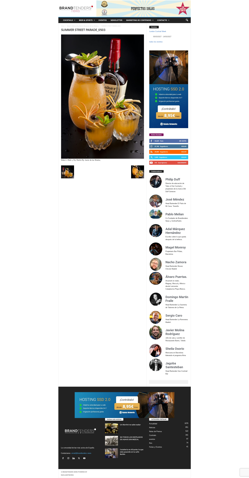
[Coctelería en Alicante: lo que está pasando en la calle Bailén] (111, 453)
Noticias (152, 428)
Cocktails (152, 435)
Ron (150, 443)
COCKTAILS (68, 20)
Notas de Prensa (155, 431)
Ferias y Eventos (155, 447)
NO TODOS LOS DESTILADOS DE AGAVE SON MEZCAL (131, 438)
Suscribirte (182, 163)
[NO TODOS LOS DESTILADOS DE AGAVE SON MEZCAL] (111, 441)
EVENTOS (103, 20)
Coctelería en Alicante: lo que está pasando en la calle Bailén (131, 451)
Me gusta (182, 141)
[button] (187, 20)
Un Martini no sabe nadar (130, 424)
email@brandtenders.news (81, 453)
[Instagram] (69, 458)
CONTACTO (162, 20)
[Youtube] (84, 458)
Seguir (183, 146)
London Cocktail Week (157, 31)
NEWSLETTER (116, 20)
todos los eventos (156, 42)
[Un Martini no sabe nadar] (111, 428)
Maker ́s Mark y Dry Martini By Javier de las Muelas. (83, 26)
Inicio (62, 26)
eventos (152, 439)
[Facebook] (63, 458)
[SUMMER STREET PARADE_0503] (102, 96)
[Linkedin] (74, 458)
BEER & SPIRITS (86, 20)
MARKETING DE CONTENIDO (138, 20)
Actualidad (153, 424)
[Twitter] (79, 458)
